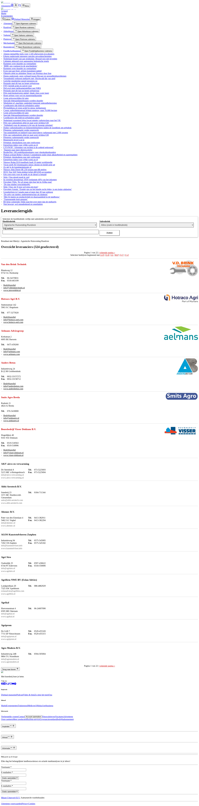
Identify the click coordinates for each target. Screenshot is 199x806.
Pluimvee (7, 39)
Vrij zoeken (8, 228)
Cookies (31, 803)
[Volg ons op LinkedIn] (4, 684)
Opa (50, 695)
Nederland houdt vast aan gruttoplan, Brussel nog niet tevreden (30, 59)
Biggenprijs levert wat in (13, 140)
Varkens (6, 35)
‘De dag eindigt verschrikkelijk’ (16, 184)
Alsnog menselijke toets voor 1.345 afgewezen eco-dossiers (28, 54)
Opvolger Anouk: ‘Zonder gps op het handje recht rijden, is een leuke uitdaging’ (37, 189)
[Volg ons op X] (6, 684)
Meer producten (20, 719)
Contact (21, 716)
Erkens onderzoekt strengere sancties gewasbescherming (27, 56)
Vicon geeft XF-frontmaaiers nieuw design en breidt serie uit (29, 165)
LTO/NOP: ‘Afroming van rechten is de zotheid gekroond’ (28, 147)
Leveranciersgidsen (48, 719)
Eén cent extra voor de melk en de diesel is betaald (24, 174)
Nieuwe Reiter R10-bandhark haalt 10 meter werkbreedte (27, 162)
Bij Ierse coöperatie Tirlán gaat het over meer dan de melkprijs (29, 202)
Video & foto (28, 695)
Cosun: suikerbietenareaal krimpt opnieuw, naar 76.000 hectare (30, 110)
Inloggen (36, 19)
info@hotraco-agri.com (13, 320)
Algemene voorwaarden (11, 803)
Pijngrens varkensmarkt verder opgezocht (21, 130)
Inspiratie (5, 726)
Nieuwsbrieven (48, 716)
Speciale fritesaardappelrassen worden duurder (23, 100)
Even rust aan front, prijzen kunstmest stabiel (22, 71)
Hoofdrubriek (9, 221)
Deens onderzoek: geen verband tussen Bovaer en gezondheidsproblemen (34, 76)
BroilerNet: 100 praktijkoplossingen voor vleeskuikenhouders (29, 152)
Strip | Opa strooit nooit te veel (16, 177)
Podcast (20, 695)
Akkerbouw (8, 31)
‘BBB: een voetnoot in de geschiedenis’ (20, 66)
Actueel (4, 11)
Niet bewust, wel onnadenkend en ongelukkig (23, 204)
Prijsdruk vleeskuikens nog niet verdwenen (21, 142)
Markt (3, 13)
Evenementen (7, 16)
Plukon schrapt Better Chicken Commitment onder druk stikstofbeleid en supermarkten (40, 155)
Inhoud (4, 737)
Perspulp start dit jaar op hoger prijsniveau (21, 83)
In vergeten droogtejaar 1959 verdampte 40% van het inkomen (30, 179)
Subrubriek (105, 221)
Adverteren (68, 716)
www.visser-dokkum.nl (13, 455)
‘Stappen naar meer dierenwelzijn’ (18, 150)
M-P (116, 255)
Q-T (122, 255)
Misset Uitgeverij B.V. (10, 798)
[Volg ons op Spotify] (15, 684)
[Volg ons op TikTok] (9, 684)
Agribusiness (47, 705)
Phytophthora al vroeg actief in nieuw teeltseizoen (24, 108)
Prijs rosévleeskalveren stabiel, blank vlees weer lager (26, 93)
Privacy (25, 803)
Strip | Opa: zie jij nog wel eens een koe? (20, 187)
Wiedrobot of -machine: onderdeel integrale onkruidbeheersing (30, 103)
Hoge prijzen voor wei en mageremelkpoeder (22, 95)
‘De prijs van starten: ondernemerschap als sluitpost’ (25, 194)
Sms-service (35, 719)
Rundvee (7, 27)
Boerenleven (8, 47)
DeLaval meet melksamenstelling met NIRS (22, 88)
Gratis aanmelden (9, 778)
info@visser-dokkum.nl (13, 453)
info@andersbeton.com (13, 386)
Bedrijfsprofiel (9, 285)
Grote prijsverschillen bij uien (16, 98)
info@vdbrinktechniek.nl (14, 288)
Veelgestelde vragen (9, 716)
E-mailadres (7, 772)
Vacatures (59, 716)
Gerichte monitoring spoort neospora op (20, 81)
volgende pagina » (107, 252)
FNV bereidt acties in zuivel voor (17, 86)
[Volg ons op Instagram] (11, 684)
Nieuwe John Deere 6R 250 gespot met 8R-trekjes (24, 169)
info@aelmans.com (11, 351)
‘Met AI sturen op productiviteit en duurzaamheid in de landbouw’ (31, 197)
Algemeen (7, 23)
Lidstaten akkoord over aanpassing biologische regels (26, 61)
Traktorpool (23, 705)
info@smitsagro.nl (11, 418)
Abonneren (6, 6)
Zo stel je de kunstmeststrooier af (17, 167)
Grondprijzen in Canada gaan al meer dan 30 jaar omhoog (28, 192)
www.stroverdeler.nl (12, 290)
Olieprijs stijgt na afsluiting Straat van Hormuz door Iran (27, 73)
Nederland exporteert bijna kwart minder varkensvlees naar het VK (32, 120)
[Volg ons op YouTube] (13, 684)
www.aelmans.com (11, 354)
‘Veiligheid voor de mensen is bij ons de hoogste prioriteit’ (28, 125)
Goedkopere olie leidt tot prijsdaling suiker (21, 105)
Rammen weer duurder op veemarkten (19, 63)
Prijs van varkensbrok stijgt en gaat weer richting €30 (26, 123)
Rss (28, 719)
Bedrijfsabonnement (65, 719)
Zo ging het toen (41, 695)
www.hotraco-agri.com (13, 322)
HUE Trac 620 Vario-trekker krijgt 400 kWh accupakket (27, 172)
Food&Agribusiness (12, 51)
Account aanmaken (33, 717)
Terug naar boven (9, 669)
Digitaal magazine (9, 695)
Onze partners (7, 719)
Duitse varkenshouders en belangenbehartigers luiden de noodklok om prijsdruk (37, 128)
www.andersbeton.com (13, 389)
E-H (107, 255)
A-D (102, 255)
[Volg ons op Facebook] (2, 684)
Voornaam (6, 767)
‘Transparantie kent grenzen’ (15, 199)
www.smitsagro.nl (11, 420)
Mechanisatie (9, 43)
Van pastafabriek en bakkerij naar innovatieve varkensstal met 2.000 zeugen (35, 132)
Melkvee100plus (35, 705)
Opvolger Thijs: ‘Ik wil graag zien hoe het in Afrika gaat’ (27, 182)
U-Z (127, 255)
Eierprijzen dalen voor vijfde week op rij (20, 145)
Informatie (6, 748)
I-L (112, 255)
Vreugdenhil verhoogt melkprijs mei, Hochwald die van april (29, 78)
